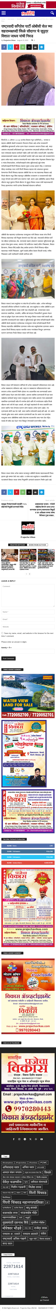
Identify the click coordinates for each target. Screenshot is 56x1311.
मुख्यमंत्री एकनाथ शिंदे (15, 1222)
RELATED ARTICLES (17, 545)
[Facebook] (4, 47)
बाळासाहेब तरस (10, 1212)
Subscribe (48, 863)
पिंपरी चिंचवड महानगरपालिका (23, 1202)
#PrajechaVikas (21, 1162)
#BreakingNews (8, 1162)
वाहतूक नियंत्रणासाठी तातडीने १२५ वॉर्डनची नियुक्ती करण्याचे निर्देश (14, 505)
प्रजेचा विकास (18, 1208)
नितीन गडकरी (18, 1187)
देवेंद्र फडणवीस (12, 1182)
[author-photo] (28, 528)
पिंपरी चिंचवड (37, 1193)
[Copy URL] (48, 47)
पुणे (47, 1202)
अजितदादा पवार (11, 1167)
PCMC (43, 1162)
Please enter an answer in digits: (14, 642)
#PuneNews (33, 1162)
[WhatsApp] (23, 47)
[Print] (35, 47)
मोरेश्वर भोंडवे (12, 1228)
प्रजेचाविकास (7, 1208)
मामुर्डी (27, 1217)
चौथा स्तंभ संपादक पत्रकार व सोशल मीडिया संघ (18, 1177)
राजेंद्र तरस (40, 1228)
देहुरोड (26, 1182)
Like (51, 846)
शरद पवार (7, 1243)
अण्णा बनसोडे (40, 1167)
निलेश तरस (35, 1187)
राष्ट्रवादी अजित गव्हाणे (14, 1238)
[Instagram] (20, 1139)
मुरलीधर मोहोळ (38, 1222)
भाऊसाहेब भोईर (29, 1212)
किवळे (47, 1172)
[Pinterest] (16, 47)
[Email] (29, 47)
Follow (49, 851)
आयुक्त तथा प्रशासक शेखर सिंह (33, 1172)
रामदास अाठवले (11, 1233)
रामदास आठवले (30, 1233)
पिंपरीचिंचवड (6, 1197)
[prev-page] (26, 573)
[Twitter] (10, 47)
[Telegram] (41, 47)
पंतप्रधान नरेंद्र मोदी (8, 1193)
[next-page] (29, 573)
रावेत (43, 1233)
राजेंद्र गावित (27, 1228)
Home (3, 19)
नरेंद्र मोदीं (5, 1187)
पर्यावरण (18, 1193)
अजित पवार (28, 1167)
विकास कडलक (45, 1239)
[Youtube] (41, 1139)
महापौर (20, 1217)
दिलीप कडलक (42, 1177)
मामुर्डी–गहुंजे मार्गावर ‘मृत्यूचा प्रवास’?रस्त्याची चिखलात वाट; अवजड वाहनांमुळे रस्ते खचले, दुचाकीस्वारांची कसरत (46, 565)
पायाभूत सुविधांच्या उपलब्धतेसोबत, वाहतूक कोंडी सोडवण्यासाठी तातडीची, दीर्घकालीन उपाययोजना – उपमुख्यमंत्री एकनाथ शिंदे (8, 566)
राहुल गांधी (33, 1239)
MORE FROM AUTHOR (37, 545)
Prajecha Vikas (9, 40)
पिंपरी (25, 1193)
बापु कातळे (31, 1207)
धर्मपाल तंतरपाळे (39, 1181)
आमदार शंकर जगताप (12, 1172)
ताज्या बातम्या (11, 19)
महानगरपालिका (9, 1217)
